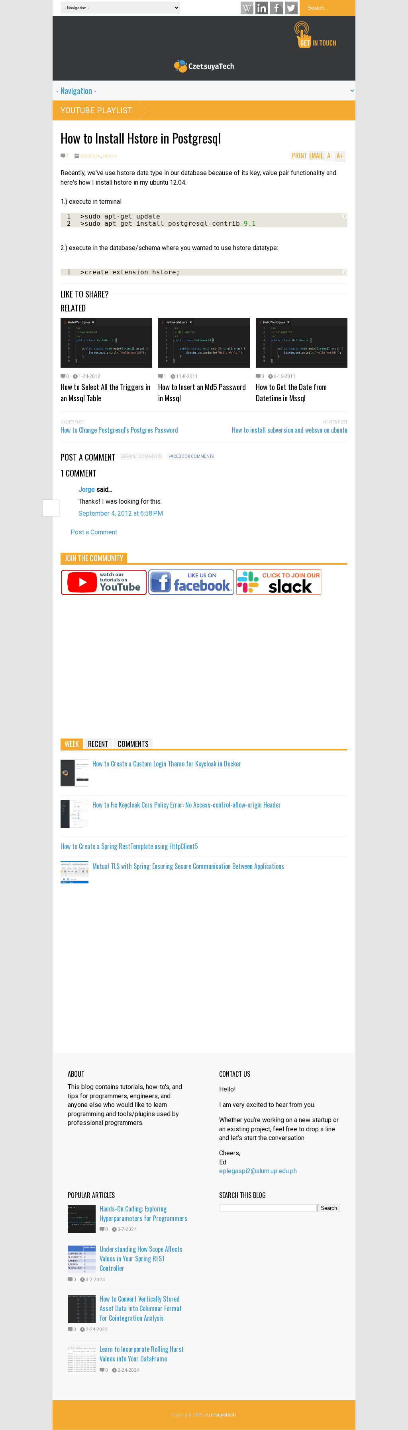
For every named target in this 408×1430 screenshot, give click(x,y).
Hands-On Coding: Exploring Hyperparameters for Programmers (143, 1213)
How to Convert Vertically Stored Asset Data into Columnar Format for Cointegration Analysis (141, 1308)
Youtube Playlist (96, 110)
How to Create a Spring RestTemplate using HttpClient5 (129, 846)
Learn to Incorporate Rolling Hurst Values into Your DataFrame (142, 1353)
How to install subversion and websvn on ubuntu (289, 430)
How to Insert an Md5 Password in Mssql (202, 392)
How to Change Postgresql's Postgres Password (119, 430)
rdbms (110, 156)
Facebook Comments (191, 456)
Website (247, 8)
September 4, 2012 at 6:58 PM (120, 513)
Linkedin (261, 8)
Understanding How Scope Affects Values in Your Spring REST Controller (141, 1258)
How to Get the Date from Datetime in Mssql (291, 392)
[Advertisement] (204, 671)
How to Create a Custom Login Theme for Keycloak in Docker (166, 763)
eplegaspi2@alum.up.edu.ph (258, 1171)
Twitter (291, 8)
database (90, 156)
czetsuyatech (220, 1415)
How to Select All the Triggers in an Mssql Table (105, 392)
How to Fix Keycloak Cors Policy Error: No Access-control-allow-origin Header (186, 805)
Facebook (276, 8)
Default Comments (141, 456)
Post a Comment (94, 532)
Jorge (86, 489)
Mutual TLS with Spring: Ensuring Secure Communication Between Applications (188, 866)
